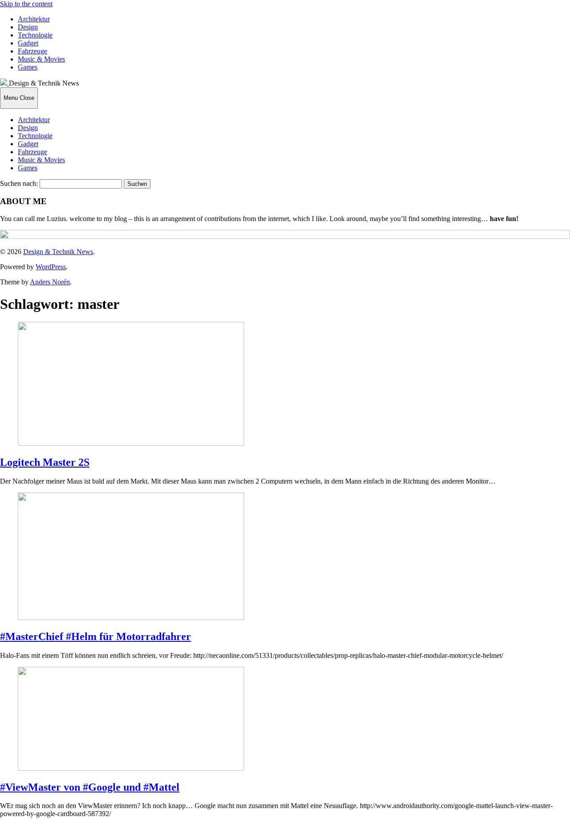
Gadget (28, 43)
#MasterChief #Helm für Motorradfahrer (95, 636)
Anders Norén (50, 282)
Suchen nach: (19, 183)
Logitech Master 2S (45, 462)
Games (27, 67)
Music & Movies (41, 59)
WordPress (51, 267)
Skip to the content (26, 4)
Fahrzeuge (32, 51)
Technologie (35, 35)
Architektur (34, 19)
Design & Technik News (58, 251)
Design (28, 27)
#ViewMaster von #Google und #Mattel (89, 787)
